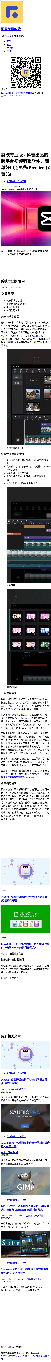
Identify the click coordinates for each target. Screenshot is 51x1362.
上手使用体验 (13, 307)
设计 (9, 44)
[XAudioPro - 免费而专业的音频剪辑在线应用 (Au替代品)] (25, 1131)
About (36, 1353)
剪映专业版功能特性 (16, 304)
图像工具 (30, 1215)
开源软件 (21, 1089)
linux (3, 1089)
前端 (9, 41)
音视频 (10, 48)
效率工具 (24, 189)
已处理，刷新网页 (9, 978)
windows (16, 189)
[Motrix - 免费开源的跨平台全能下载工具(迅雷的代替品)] (25, 1068)
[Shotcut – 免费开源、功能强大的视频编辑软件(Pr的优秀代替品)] (25, 1257)
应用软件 (9, 93)
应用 (9, 51)
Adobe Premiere (22, 718)
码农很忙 (24, 1356)
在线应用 (5, 1152)
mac (3, 189)
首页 (3, 93)
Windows (36, 336)
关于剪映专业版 (14, 300)
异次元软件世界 (37, 1356)
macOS (4, 339)
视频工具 (33, 189)
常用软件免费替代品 (24, 93)
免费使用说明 (13, 310)
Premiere (8, 189)
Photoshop (13, 1215)
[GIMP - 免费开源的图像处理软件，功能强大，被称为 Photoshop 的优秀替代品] (25, 1194)
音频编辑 (14, 1152)
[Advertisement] (25, 122)
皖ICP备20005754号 (10, 1356)
